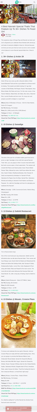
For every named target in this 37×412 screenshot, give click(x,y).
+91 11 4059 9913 (13, 290)
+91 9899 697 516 (13, 115)
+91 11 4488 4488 (15, 385)
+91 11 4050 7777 (13, 202)
